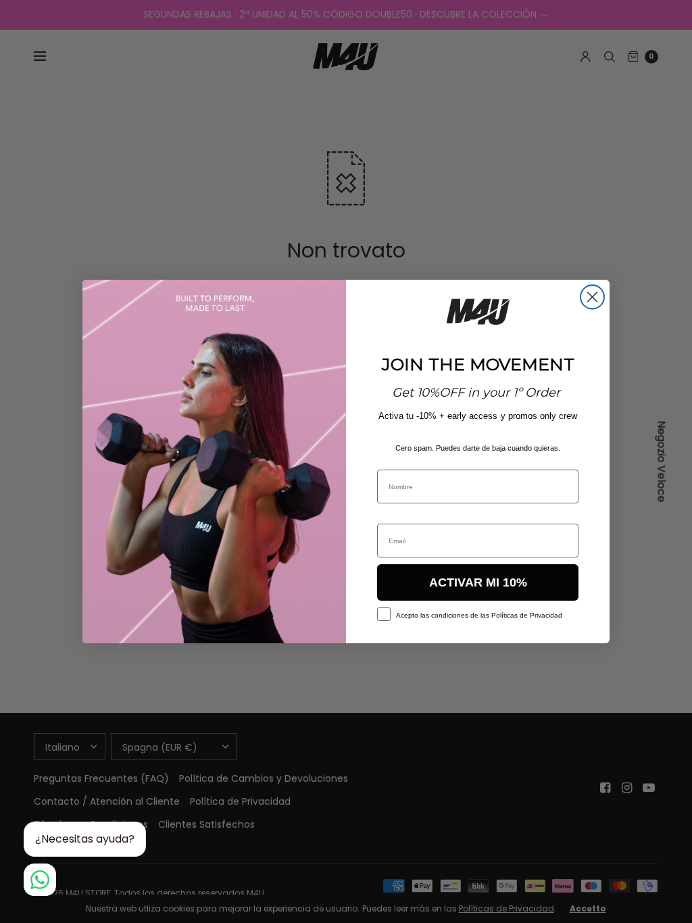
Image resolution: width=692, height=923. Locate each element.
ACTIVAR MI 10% (478, 582)
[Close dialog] (592, 297)
